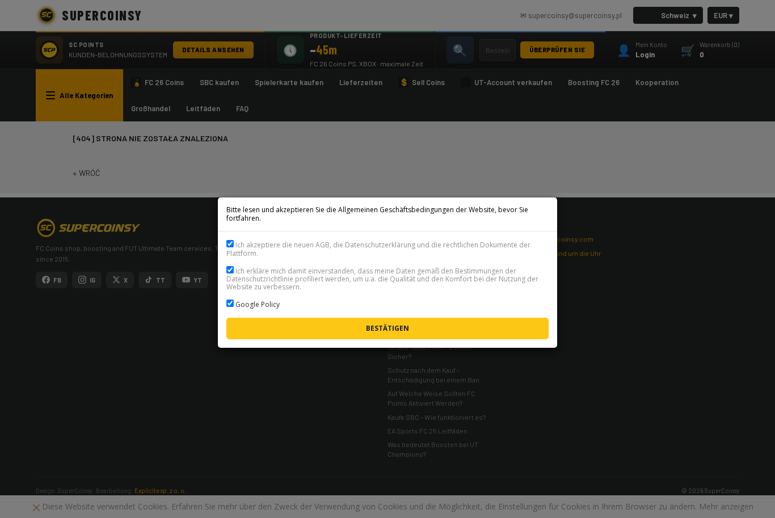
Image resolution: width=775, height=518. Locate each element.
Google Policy (257, 304)
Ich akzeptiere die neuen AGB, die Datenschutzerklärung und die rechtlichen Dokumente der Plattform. (378, 249)
